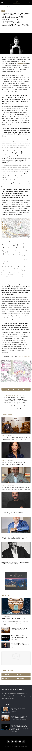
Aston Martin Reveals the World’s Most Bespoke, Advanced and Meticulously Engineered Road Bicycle (8, 401)
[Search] (30, 2)
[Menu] (2, 2)
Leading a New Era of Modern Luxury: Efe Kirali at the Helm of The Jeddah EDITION (15, 488)
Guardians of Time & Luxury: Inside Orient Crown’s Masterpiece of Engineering (15, 438)
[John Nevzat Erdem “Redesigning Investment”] (16, 500)
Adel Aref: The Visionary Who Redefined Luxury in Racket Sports (15, 563)
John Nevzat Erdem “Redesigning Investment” (12, 513)
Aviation (3, 616)
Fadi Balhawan (21, 63)
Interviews (4, 435)
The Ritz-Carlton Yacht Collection (13, 618)
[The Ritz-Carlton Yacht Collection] (16, 606)
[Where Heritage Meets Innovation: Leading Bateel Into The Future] (16, 450)
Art (3, 10)
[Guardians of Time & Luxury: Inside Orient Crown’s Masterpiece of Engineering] (16, 425)
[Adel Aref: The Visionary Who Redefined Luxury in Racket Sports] (16, 550)
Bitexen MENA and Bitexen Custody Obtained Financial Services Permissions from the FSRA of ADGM (19, 636)
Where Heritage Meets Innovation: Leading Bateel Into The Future (13, 463)
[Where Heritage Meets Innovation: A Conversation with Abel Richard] (16, 525)
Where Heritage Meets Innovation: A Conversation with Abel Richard (14, 538)
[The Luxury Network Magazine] (17, 2)
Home (2, 6)
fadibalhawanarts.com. (23, 356)
